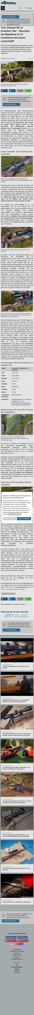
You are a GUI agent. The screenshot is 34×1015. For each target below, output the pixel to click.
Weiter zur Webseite (24, 518)
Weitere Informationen (15, 514)
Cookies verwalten (9, 518)
